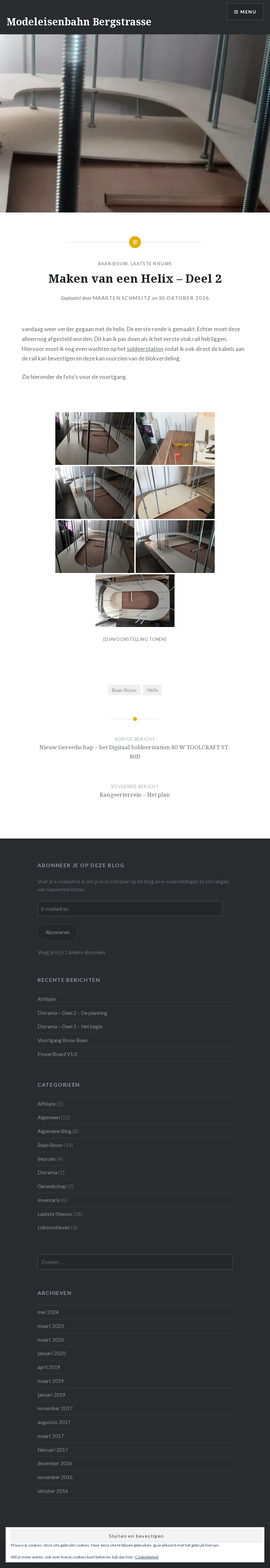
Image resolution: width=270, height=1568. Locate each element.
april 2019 (49, 1367)
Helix (152, 690)
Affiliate (47, 999)
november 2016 (55, 1477)
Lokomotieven (54, 1227)
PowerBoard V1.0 (57, 1054)
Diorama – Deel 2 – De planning (72, 1013)
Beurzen (47, 1159)
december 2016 (55, 1463)
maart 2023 (51, 1326)
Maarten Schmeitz (122, 298)
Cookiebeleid (146, 1556)
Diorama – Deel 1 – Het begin (70, 1026)
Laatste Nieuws (151, 263)
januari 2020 (52, 1353)
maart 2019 (51, 1381)
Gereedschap (52, 1186)
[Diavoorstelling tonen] (134, 639)
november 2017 (55, 1408)
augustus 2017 (54, 1422)
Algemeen (49, 1117)
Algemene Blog (54, 1131)
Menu (248, 11)
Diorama (47, 1172)
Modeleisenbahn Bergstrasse (79, 21)
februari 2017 (53, 1450)
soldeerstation (145, 348)
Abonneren (57, 932)
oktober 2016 (53, 1491)
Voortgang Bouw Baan (63, 1040)
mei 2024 (48, 1312)
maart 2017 (51, 1436)
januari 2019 (52, 1395)
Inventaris (49, 1200)
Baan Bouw (113, 263)
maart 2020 (51, 1340)
